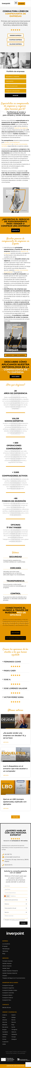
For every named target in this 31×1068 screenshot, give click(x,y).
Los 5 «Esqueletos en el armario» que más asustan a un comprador (15, 768)
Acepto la (15, 919)
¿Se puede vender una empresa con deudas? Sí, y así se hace (14, 735)
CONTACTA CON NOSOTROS (15, 1066)
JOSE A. (7, 679)
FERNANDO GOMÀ (12, 662)
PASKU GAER (10, 671)
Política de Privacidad (18, 919)
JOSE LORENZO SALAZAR (15, 688)
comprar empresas (8, 625)
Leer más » (6, 742)
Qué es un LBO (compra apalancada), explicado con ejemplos (14, 801)
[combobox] (7, 896)
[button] (15, 2)
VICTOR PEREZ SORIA (14, 697)
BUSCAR (15, 95)
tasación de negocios (21, 128)
